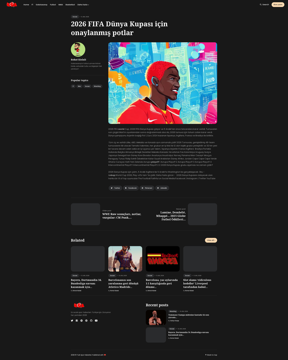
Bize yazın (278, 4)
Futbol (53, 4)
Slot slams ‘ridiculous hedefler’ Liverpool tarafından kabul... (197, 283)
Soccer (87, 86)
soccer (75, 17)
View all (210, 240)
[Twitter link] (72, 320)
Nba (79, 86)
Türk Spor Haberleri (84, 355)
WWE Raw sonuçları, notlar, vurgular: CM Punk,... (121, 215)
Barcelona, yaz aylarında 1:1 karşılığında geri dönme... (162, 283)
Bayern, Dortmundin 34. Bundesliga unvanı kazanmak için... (86, 283)
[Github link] (91, 320)
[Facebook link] (76, 320)
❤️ (105, 355)
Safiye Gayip (174, 321)
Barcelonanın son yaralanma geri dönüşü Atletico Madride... (123, 283)
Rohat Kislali (78, 59)
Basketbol (70, 4)
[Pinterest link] (86, 320)
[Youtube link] (96, 320)
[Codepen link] (81, 320)
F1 (32, 4)
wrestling (173, 311)
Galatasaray (41, 4)
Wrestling (97, 86)
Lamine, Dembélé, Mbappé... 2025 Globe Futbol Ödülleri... (171, 215)
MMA (60, 4)
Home (26, 4)
